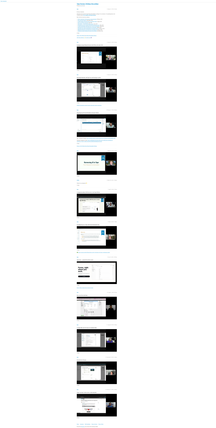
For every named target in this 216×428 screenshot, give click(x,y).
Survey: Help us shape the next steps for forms (85, 287)
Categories (82, 424)
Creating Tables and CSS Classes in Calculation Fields (87, 21)
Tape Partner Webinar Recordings (87, 4)
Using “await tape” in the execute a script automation (87, 19)
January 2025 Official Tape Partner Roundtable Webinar (86, 35)
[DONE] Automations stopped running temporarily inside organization (89, 105)
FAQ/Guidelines (87, 424)
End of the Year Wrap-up (82, 20)
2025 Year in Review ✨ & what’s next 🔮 (84, 37)
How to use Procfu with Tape (83, 22)
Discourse (83, 426)
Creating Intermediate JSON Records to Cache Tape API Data (88, 26)
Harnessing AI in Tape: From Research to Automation (87, 27)
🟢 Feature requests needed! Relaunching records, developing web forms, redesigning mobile (93, 252)
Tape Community (4, 1)
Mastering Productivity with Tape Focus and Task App (87, 29)
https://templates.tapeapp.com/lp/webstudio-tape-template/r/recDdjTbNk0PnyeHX (101, 138)
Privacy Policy (101, 424)
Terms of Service (94, 424)
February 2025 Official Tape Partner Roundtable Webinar (87, 146)
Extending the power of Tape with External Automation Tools (88, 25)
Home (78, 424)
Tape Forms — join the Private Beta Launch (85, 23)
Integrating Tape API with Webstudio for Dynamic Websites (88, 28)
